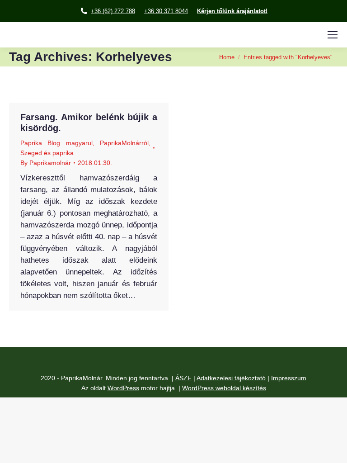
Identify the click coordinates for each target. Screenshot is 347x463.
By (45, 162)
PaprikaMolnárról (124, 142)
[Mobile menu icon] (332, 34)
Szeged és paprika (47, 152)
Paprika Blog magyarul (56, 142)
